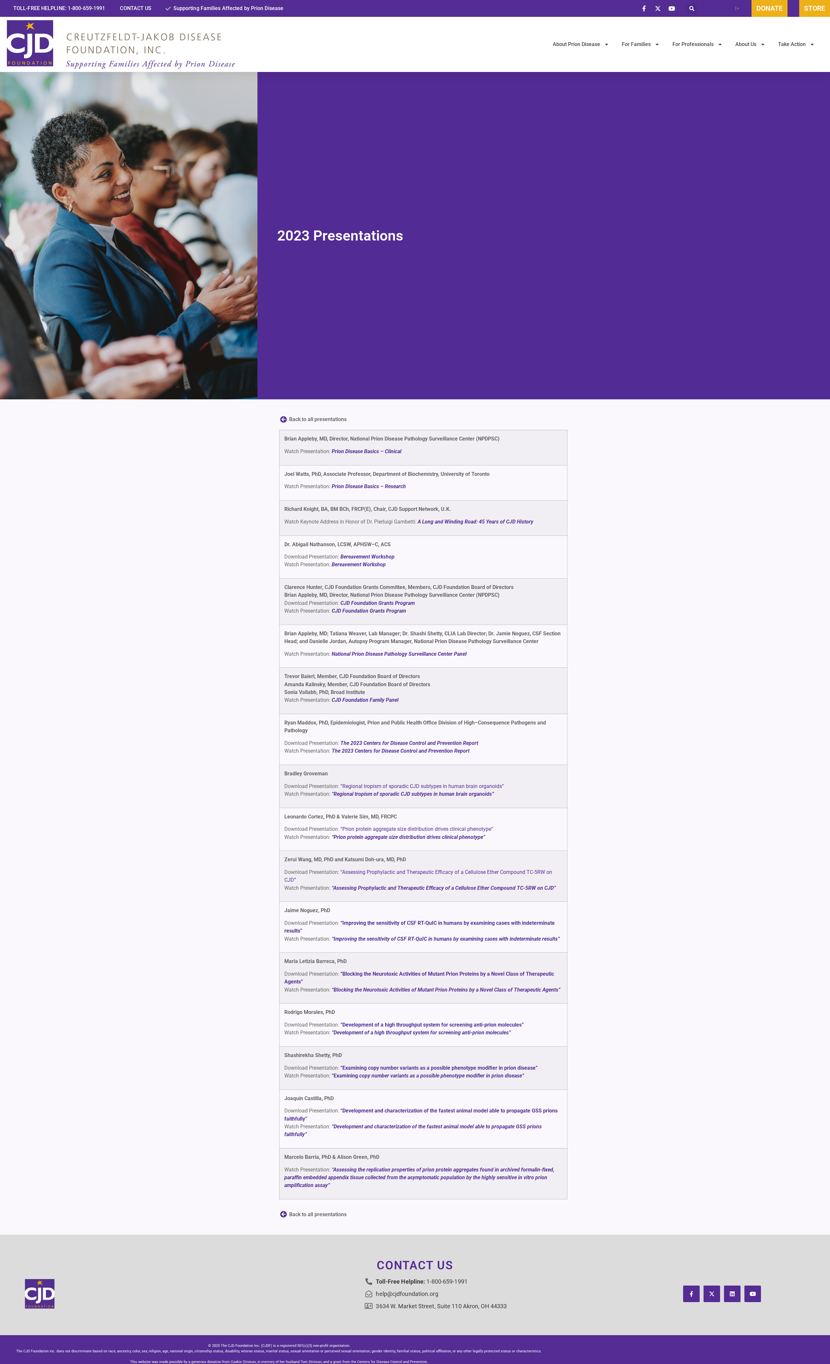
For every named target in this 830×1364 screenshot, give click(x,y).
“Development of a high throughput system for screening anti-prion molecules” (432, 1025)
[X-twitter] (712, 1294)
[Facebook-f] (691, 1294)
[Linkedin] (732, 1294)
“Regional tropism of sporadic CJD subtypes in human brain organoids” (422, 786)
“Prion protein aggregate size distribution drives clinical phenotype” (416, 829)
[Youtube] (752, 1294)
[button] (692, 9)
